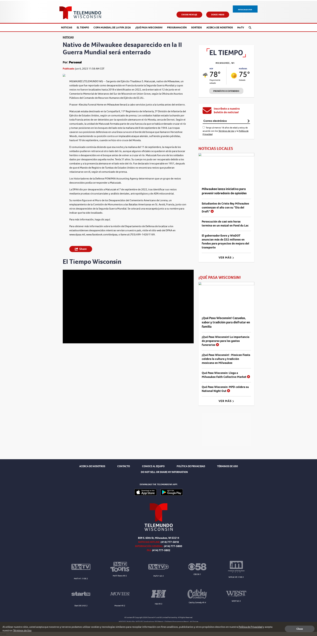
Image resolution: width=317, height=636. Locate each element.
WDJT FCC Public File (127, 621)
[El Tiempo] (226, 56)
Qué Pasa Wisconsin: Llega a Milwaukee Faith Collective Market (224, 375)
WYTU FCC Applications (145, 621)
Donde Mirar (217, 14)
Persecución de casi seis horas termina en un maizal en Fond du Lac (225, 223)
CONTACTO (123, 466)
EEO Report (159, 621)
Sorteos (196, 27)
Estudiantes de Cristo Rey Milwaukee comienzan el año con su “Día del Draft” (225, 207)
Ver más (225, 257)
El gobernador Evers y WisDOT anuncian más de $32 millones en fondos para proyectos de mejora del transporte (225, 241)
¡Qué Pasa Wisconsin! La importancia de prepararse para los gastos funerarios (225, 341)
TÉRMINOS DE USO (227, 466)
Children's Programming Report (176, 621)
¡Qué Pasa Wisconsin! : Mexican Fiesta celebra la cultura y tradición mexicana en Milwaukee (226, 359)
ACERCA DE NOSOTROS (92, 466)
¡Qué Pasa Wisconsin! (149, 27)
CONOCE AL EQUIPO (153, 466)
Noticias (66, 27)
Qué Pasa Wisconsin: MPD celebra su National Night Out (225, 389)
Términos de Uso (226, 131)
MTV (240, 27)
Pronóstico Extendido (226, 91)
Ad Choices (194, 621)
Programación (177, 27)
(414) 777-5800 (173, 546)
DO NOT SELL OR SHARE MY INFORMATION (164, 472)
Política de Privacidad (251, 627)
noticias (68, 37)
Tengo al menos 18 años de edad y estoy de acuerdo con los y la (225, 131)
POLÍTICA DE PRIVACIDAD (191, 466)
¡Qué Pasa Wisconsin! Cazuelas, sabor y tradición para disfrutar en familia (226, 322)
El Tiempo (83, 27)
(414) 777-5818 (170, 542)
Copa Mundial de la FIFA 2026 (112, 27)
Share (83, 249)
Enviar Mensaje (189, 14)
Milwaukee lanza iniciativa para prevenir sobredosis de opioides (224, 191)
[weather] (205, 75)
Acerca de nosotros (219, 27)
